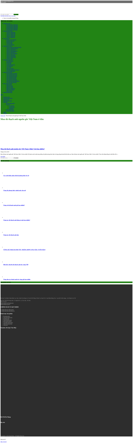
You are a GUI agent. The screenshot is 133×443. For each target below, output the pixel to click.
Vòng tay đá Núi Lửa (11, 57)
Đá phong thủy (6, 97)
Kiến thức (5, 102)
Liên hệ (5, 113)
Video (4, 112)
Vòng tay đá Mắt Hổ (11, 52)
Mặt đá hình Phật (10, 89)
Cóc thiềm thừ (9, 66)
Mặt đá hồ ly (9, 84)
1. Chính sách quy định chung (7, 309)
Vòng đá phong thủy (7, 31)
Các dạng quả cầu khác (11, 82)
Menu (2, 94)
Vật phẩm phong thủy (8, 59)
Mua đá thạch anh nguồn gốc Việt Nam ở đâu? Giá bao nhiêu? (23, 149)
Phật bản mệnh (9, 86)
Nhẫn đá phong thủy (7, 92)
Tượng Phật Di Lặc (10, 64)
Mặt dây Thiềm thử (10, 88)
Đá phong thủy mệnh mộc (12, 27)
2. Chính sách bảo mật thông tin (7, 310)
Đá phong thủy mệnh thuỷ (12, 26)
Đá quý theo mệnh (10, 110)
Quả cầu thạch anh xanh (11, 76)
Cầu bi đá (5, 325)
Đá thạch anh (6, 38)
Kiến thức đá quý (10, 109)
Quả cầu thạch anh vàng (11, 74)
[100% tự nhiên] (11, 13)
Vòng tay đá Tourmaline (11, 53)
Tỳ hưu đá (8, 63)
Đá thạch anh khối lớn (11, 39)
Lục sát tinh (11, 105)
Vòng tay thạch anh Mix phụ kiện (13, 47)
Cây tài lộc (8, 67)
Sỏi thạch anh (9, 42)
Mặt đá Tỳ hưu (9, 87)
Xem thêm (3, 156)
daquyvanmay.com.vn (5, 304)
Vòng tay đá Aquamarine (11, 51)
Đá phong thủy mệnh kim (12, 24)
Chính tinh (11, 108)
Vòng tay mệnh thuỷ (10, 33)
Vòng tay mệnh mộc (10, 34)
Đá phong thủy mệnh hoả (12, 28)
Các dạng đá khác (10, 44)
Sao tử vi (8, 104)
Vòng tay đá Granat (10, 54)
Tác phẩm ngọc (9, 61)
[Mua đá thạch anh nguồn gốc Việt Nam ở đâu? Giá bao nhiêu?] (11, 146)
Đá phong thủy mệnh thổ (11, 29)
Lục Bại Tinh (12, 107)
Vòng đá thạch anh (7, 46)
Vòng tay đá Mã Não (11, 56)
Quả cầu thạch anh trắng (11, 79)
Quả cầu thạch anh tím (11, 78)
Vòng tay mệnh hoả (10, 36)
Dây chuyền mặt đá (7, 83)
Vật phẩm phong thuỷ (8, 322)
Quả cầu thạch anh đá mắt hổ (12, 81)
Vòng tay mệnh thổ (10, 37)
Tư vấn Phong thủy (10, 103)
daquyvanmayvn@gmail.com (7, 303)
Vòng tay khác (9, 58)
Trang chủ (3, 115)
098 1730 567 (4, 441)
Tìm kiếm (16, 14)
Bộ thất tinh (9, 62)
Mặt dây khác (9, 91)
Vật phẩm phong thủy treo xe (12, 69)
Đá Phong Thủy (6, 23)
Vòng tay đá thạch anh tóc (12, 48)
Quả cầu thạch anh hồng (11, 73)
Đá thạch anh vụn (10, 41)
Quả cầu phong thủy (7, 72)
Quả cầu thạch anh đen (11, 77)
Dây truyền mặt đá (7, 321)
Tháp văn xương (10, 68)
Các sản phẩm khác (10, 71)
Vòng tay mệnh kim (10, 32)
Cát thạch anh (9, 43)
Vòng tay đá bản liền (11, 49)
